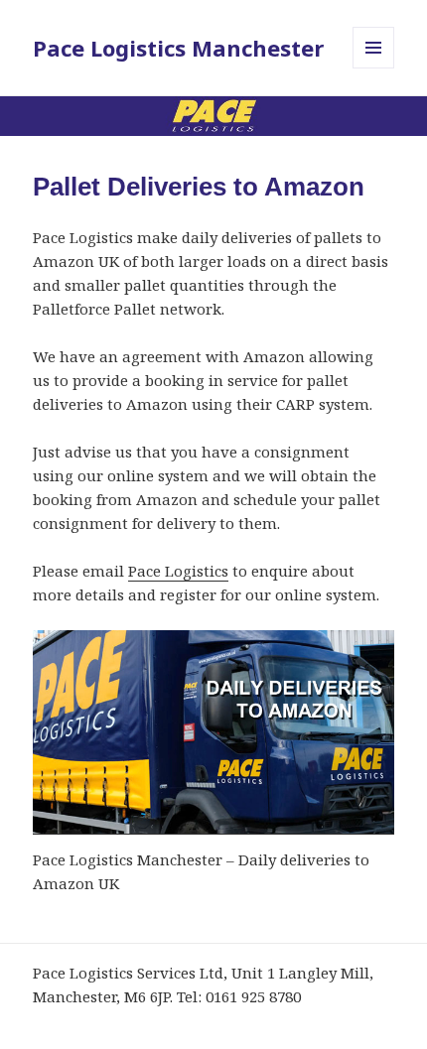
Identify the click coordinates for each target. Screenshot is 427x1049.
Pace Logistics (178, 571)
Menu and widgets (374, 67)
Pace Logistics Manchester (178, 48)
